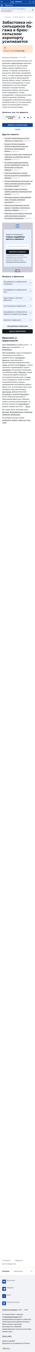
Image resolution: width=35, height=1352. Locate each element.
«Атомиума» (20, 358)
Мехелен (22, 372)
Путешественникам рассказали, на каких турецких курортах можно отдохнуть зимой (18, 183)
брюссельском (17, 63)
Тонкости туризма (3, 17)
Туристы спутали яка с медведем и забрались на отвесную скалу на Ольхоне (18, 156)
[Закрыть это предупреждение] (32, 9)
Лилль (27, 406)
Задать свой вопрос (17, 331)
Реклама (5, 1271)
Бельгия (8, 17)
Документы (18, 1271)
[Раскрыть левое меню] (1, 1)
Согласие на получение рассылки (16, 262)
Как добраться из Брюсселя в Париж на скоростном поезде (15, 313)
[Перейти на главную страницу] (16, 1)
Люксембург (23, 404)
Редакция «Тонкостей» (10, 57)
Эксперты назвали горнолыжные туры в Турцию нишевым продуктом (17, 199)
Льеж (28, 377)
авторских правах (11, 1317)
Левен (4, 365)
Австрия (5, 412)
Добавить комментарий (17, 125)
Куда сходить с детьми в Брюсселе (13, 299)
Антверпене (7, 350)
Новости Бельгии (19, 17)
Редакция (19, 1260)
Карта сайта (7, 1336)
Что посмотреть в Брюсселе (15, 306)
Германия (28, 412)
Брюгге (23, 365)
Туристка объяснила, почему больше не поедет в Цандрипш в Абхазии (17, 175)
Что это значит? (6, 11)
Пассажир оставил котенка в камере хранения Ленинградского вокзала (18, 191)
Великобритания (16, 412)
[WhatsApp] (31, 117)
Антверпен (6, 370)
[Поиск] (30, 1)
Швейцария (15, 415)
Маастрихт (24, 394)
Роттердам (6, 394)
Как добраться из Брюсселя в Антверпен (15, 283)
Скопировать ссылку (10, 117)
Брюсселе (6, 347)
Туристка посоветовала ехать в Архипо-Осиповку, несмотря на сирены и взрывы (17, 207)
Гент (15, 372)
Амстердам (6, 392)
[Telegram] (27, 117)
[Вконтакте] (24, 117)
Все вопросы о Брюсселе (17, 326)
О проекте (6, 1260)
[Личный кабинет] (33, 1)
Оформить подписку (17, 252)
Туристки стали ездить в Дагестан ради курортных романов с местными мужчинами (18, 215)
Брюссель (6, 360)
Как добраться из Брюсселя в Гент (15, 291)
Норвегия (6, 415)
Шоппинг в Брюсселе (12, 320)
